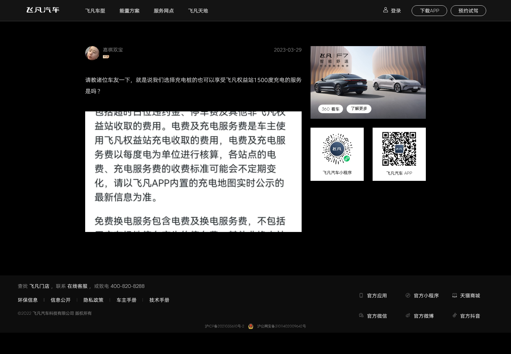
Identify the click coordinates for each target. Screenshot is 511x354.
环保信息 (28, 300)
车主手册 (127, 300)
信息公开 (61, 300)
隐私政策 (93, 300)
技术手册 (159, 300)
